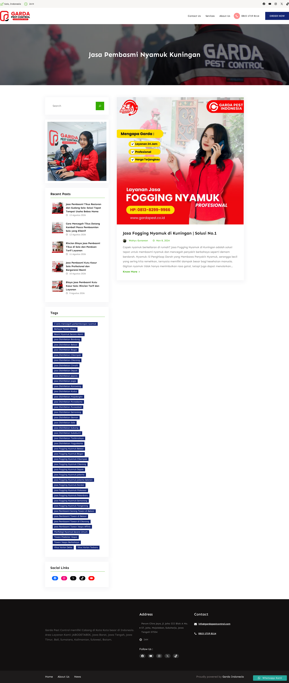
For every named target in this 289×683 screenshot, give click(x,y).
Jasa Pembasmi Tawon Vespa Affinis (72, 526)
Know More (130, 271)
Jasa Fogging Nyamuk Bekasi (69, 448)
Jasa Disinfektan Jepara (66, 376)
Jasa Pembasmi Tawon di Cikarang (71, 521)
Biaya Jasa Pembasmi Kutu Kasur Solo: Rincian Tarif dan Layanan (82, 286)
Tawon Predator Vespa (65, 537)
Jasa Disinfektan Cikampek (67, 355)
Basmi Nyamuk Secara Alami (68, 334)
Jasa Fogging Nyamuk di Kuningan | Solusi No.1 (170, 233)
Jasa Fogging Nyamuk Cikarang (70, 464)
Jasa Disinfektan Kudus (65, 391)
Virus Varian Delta (63, 547)
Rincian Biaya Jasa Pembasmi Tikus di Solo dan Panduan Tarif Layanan (83, 247)
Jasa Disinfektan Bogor (65, 350)
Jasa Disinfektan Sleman (66, 417)
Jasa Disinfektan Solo (64, 422)
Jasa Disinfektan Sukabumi (67, 433)
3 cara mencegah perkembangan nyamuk (75, 324)
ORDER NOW (277, 15)
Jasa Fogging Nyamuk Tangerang (71, 506)
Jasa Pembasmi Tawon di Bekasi (70, 516)
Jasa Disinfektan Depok (65, 370)
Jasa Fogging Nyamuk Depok (69, 469)
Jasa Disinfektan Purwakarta (68, 402)
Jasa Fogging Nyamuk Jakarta (69, 474)
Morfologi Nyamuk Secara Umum (71, 532)
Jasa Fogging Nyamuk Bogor (68, 454)
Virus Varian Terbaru (88, 547)
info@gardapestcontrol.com (214, 623)
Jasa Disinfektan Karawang (67, 386)
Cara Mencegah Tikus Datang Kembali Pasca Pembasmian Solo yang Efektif (83, 227)
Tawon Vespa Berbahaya (66, 542)
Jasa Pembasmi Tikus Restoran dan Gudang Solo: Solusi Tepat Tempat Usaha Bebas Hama (83, 208)
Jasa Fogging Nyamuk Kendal (69, 485)
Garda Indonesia (233, 676)
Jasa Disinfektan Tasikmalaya (69, 438)
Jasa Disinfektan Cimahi (66, 365)
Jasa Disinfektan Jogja (65, 381)
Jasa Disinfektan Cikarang (67, 360)
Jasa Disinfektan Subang (66, 428)
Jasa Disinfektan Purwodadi (68, 407)
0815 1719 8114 (250, 15)
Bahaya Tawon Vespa (65, 329)
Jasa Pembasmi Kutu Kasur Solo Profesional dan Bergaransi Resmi (81, 266)
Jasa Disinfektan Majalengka (68, 396)
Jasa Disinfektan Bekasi (65, 344)
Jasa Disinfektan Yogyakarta (68, 443)
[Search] (100, 106)
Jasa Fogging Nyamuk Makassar (70, 490)
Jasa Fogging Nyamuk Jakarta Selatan (73, 480)
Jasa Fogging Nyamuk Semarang (70, 500)
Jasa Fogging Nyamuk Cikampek (70, 459)
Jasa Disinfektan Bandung (67, 339)
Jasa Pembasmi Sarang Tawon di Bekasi (74, 511)
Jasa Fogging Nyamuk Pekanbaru (71, 495)
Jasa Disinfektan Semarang (67, 412)
